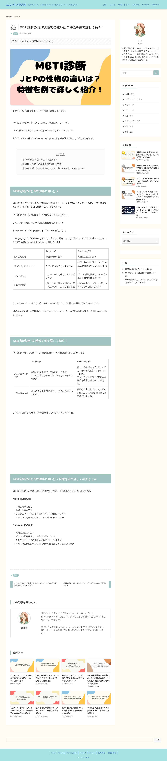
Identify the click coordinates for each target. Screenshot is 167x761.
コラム (129, 105)
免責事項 (101, 753)
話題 (15, 33)
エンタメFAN (16, 4)
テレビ (129, 110)
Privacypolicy (72, 753)
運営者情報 (112, 753)
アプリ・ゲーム (133, 99)
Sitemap (61, 753)
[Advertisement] (61, 445)
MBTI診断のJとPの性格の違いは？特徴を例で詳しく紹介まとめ (54, 168)
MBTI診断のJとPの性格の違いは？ (41, 160)
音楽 (129, 132)
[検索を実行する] (156, 72)
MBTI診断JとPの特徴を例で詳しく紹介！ (44, 164)
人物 (129, 116)
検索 (157, 740)
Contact (83, 753)
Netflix (129, 94)
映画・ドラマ (132, 121)
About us (92, 753)
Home (53, 753)
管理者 (24, 628)
